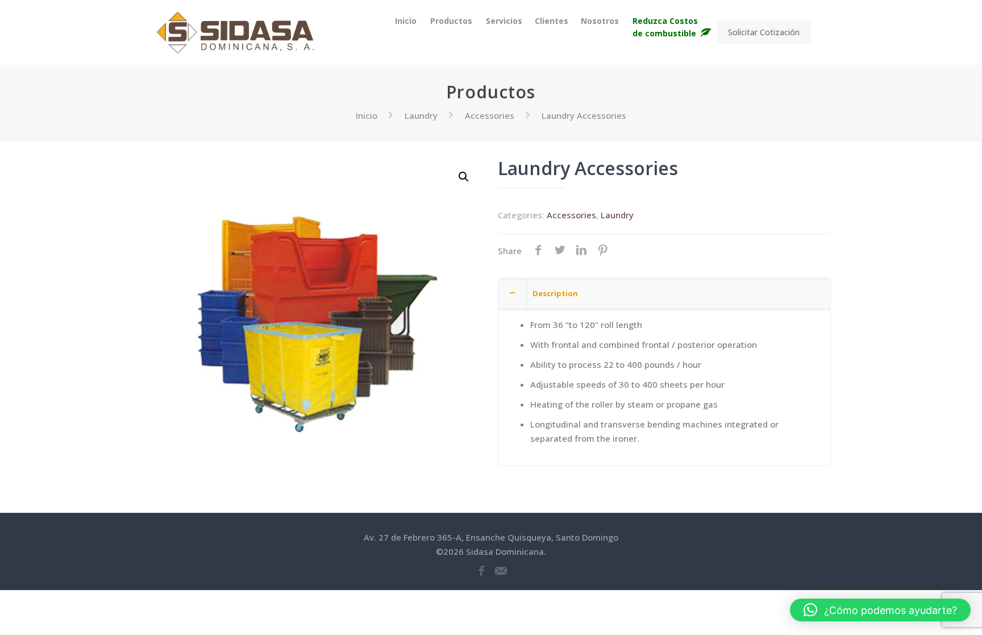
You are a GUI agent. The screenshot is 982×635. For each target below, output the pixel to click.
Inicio (366, 115)
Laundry (421, 115)
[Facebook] (481, 571)
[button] (464, 176)
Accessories (489, 115)
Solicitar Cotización (764, 32)
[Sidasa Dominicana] (235, 32)
